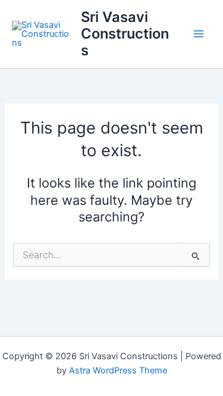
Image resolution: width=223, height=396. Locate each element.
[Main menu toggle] (198, 33)
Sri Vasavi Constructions (125, 33)
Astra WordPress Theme (118, 370)
